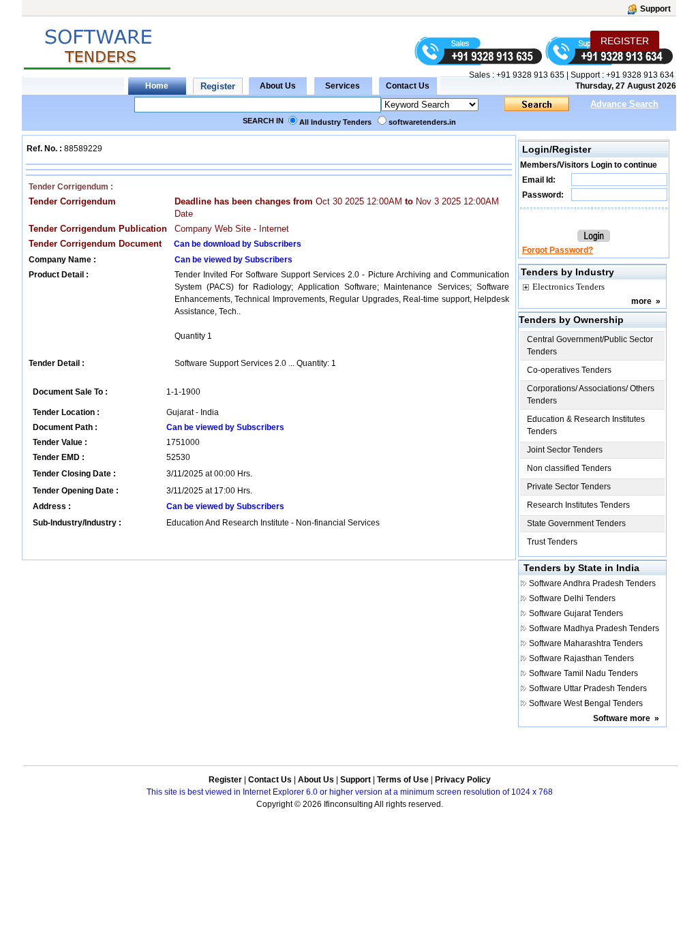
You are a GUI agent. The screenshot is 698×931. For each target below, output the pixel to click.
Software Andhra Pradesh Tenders (592, 583)
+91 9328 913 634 (640, 75)
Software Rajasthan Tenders (581, 658)
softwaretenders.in (422, 122)
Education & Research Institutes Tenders (586, 425)
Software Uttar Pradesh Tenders (588, 688)
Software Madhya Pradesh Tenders (594, 628)
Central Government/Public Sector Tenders (590, 345)
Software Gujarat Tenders (576, 613)
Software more (621, 718)
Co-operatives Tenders (569, 370)
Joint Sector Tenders (565, 450)
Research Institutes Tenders (578, 505)
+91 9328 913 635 (529, 75)
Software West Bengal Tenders (586, 703)
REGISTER (625, 40)
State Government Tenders (576, 523)
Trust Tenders (552, 542)
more (641, 301)
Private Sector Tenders (569, 486)
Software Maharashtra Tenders (586, 643)
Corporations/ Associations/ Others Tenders (590, 395)
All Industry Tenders (335, 122)
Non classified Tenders (569, 468)
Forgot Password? (557, 250)
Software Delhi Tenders (572, 598)
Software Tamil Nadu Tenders (583, 673)
